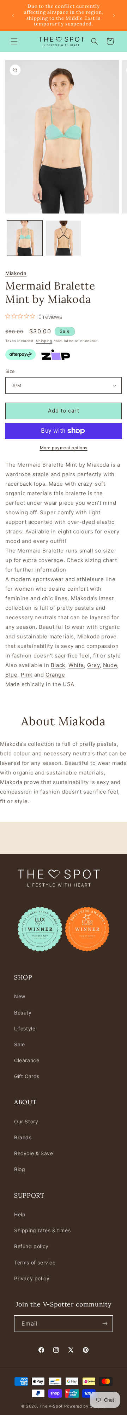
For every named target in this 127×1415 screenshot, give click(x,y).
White (76, 665)
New (19, 996)
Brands (23, 1137)
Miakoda (15, 273)
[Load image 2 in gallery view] (63, 238)
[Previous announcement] (13, 15)
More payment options (63, 447)
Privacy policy (31, 1278)
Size (10, 371)
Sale (19, 1044)
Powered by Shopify (85, 1406)
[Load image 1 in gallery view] (24, 238)
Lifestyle (24, 1028)
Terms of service (35, 1262)
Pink (26, 674)
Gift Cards (27, 1076)
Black (58, 665)
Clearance (26, 1060)
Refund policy (31, 1246)
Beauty (23, 1013)
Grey (93, 665)
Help (19, 1214)
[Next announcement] (114, 15)
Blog (19, 1169)
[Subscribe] (105, 1323)
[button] (14, 41)
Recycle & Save (33, 1153)
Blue (11, 674)
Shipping (44, 341)
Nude (110, 665)
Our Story (26, 1121)
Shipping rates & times (42, 1230)
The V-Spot (51, 1406)
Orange (55, 674)
